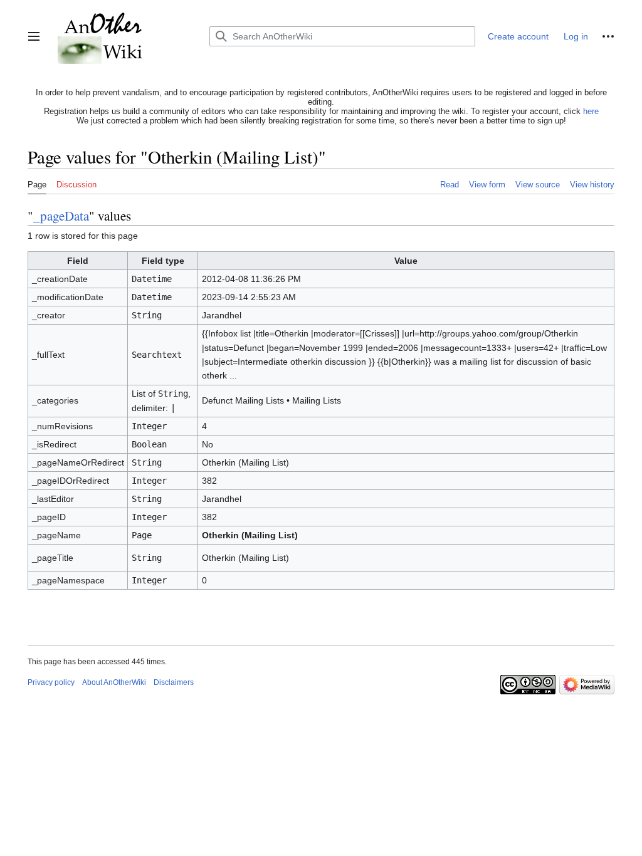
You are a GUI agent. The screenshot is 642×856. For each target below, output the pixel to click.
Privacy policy (51, 682)
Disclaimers (174, 682)
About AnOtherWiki (114, 682)
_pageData (61, 215)
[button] (34, 36)
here (591, 111)
